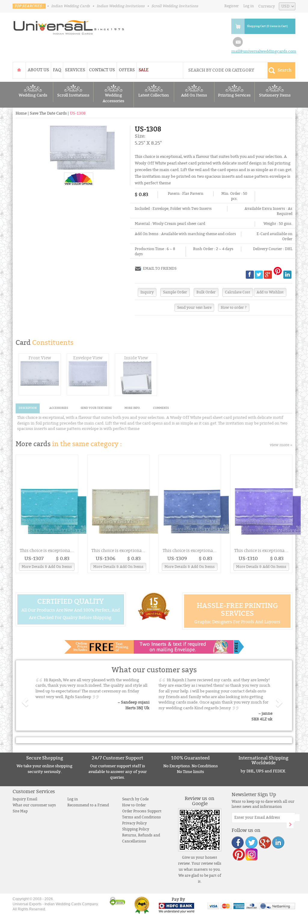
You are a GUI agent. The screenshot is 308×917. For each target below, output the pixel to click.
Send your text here (194, 307)
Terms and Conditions (141, 817)
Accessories (58, 408)
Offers (127, 69)
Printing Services (234, 95)
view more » (281, 445)
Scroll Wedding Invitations (174, 6)
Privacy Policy (134, 823)
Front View (40, 357)
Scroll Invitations (73, 95)
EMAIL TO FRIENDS (160, 268)
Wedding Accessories (113, 98)
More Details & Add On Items (47, 567)
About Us (38, 69)
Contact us (102, 69)
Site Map (20, 811)
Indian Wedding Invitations (121, 6)
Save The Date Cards (48, 113)
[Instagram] (251, 854)
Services (75, 69)
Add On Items (194, 95)
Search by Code (135, 799)
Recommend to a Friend (88, 805)
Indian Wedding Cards (70, 6)
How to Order (134, 805)
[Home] (19, 69)
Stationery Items (275, 95)
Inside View (136, 357)
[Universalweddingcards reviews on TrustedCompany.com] (141, 905)
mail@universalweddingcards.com (263, 51)
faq (57, 69)
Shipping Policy (135, 829)
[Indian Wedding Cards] (69, 25)
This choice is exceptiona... (47, 550)
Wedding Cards (33, 95)
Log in (248, 6)
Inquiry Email (25, 799)
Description (28, 408)
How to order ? (234, 307)
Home (21, 113)
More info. (132, 408)
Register (231, 6)
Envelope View (88, 357)
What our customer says (34, 805)
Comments (161, 408)
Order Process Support (142, 811)
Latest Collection (153, 95)
